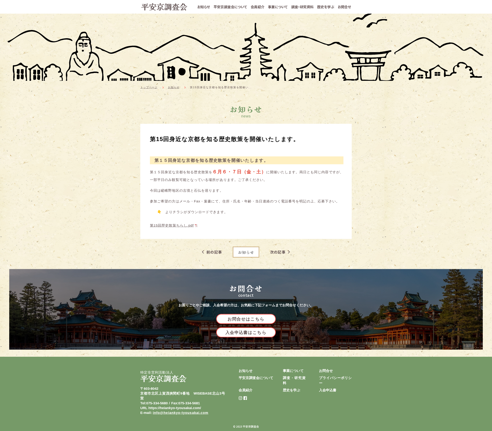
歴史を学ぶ (325, 6)
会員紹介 (257, 6)
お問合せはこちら (246, 319)
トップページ (148, 87)
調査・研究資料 (302, 6)
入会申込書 (327, 390)
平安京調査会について (230, 6)
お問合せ (344, 6)
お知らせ (203, 6)
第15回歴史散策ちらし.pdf (172, 225)
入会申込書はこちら (246, 332)
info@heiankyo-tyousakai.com (180, 413)
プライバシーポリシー (335, 380)
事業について (278, 6)
